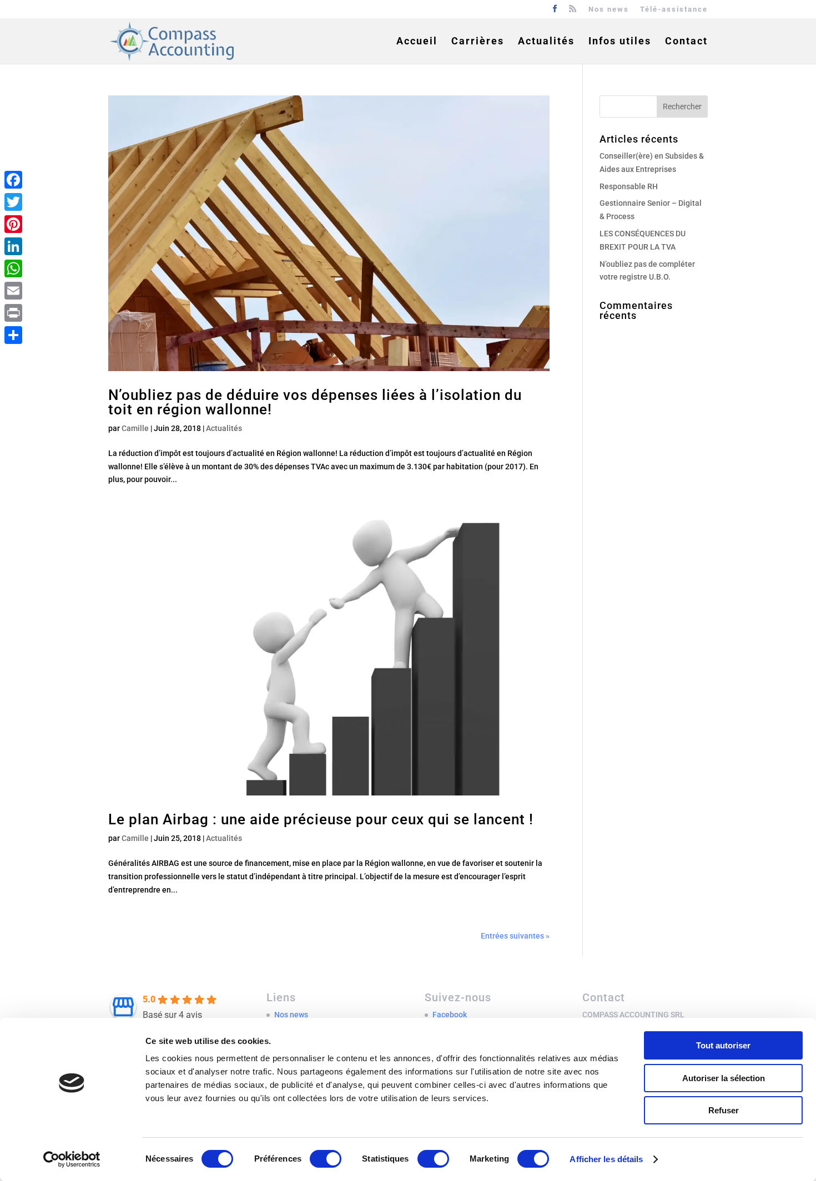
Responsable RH (629, 186)
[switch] (325, 1159)
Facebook (449, 1014)
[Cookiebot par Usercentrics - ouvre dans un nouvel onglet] (71, 1159)
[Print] (13, 313)
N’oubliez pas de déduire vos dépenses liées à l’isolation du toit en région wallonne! (315, 402)
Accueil (416, 42)
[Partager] (13, 335)
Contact (686, 42)
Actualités (546, 42)
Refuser (723, 1110)
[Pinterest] (13, 224)
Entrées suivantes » (515, 935)
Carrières (477, 42)
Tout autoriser (723, 1045)
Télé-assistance (674, 9)
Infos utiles (619, 42)
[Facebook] (13, 180)
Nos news (608, 9)
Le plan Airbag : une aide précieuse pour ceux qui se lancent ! (320, 819)
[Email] (13, 291)
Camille (135, 428)
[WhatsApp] (13, 268)
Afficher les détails (606, 1159)
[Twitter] (13, 202)
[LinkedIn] (13, 246)
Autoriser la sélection (723, 1078)
